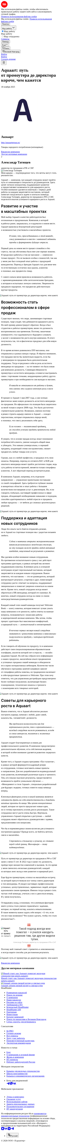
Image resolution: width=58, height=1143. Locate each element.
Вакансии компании (10, 152)
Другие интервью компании (14, 154)
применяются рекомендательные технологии (23, 1114)
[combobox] (12, 1135)
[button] (4, 54)
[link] (5, 48)
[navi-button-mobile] (3, 62)
